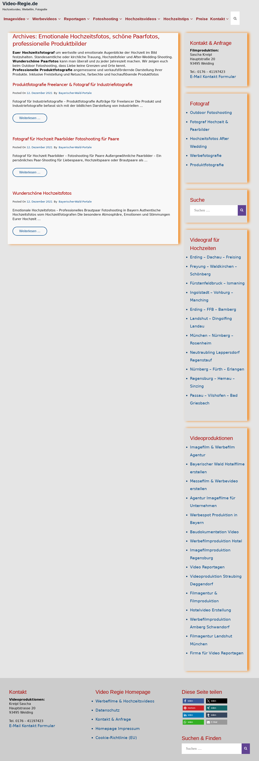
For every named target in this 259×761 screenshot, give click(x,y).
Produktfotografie (207, 165)
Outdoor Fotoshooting (211, 112)
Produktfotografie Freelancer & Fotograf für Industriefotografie (72, 84)
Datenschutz (108, 710)
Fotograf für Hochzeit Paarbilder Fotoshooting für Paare (66, 138)
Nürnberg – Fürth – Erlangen (217, 369)
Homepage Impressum (118, 728)
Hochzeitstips (176, 19)
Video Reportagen (207, 567)
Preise (202, 19)
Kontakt (217, 19)
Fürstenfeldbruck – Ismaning (217, 283)
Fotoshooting (105, 19)
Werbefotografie (206, 155)
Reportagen (75, 19)
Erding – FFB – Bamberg (213, 309)
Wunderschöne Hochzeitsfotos (42, 193)
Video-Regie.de (20, 3)
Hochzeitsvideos (140, 19)
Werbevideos (44, 19)
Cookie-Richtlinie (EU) (116, 737)
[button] (193, 700)
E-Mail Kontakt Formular (213, 76)
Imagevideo (14, 19)
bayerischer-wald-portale (75, 92)
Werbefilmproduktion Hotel (216, 541)
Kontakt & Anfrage (113, 719)
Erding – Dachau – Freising (215, 257)
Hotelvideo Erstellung (210, 610)
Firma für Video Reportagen (216, 653)
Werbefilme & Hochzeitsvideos (125, 701)
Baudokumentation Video (214, 532)
